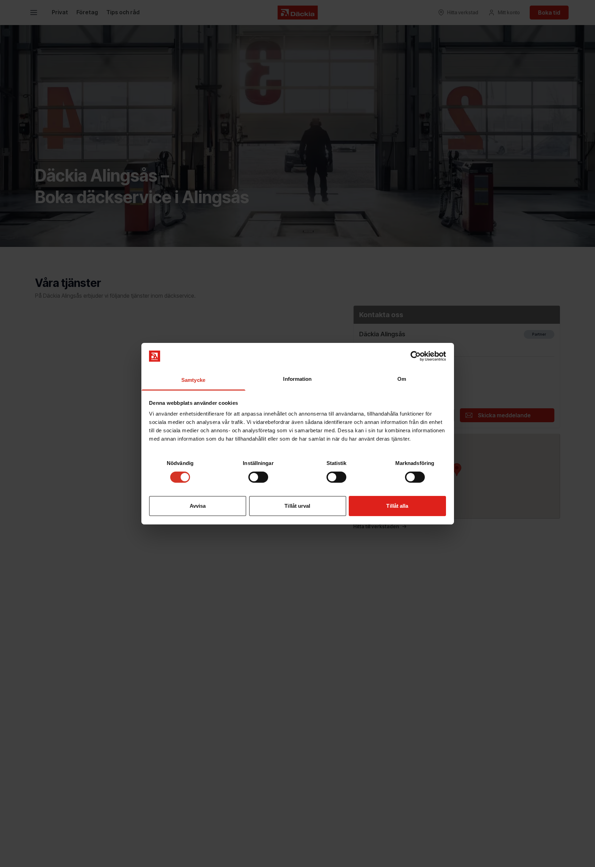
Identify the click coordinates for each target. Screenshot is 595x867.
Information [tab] (297, 379)
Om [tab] (401, 379)
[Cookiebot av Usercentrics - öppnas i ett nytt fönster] (415, 356)
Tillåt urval (297, 506)
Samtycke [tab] (193, 380)
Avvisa (198, 506)
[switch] (258, 477)
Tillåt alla (397, 506)
